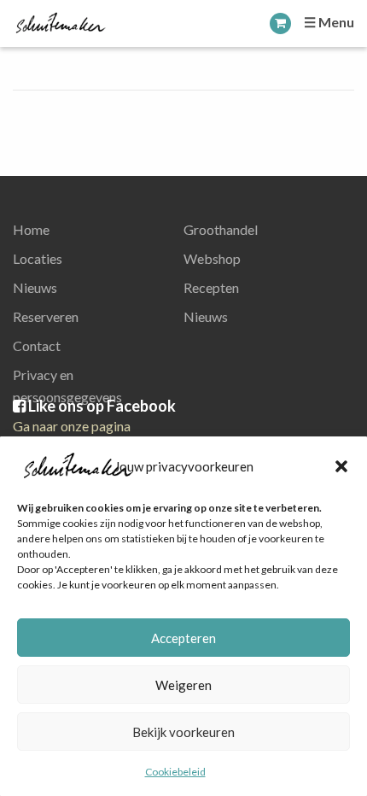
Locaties (37, 258)
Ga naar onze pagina (72, 426)
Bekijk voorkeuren (183, 732)
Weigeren (183, 685)
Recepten (211, 287)
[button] (341, 466)
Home (31, 229)
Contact (37, 345)
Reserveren (46, 316)
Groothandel (221, 229)
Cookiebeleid (175, 771)
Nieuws (35, 287)
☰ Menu (329, 22)
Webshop (212, 258)
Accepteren (183, 638)
